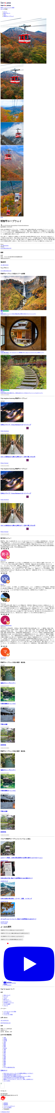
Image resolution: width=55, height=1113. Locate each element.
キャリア (5, 996)
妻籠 (4, 1045)
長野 (4, 1064)
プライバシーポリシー (9, 1106)
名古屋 (5, 1040)
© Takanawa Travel (5, 1111)
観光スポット (6, 13)
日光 (4, 14)
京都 (4, 1037)
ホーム (5, 11)
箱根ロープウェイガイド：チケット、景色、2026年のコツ (18, 1079)
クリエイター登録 (8, 1014)
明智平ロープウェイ (8, 16)
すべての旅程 (6, 1004)
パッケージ (6, 7)
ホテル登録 (6, 1013)
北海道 (5, 1039)
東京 (4, 1055)
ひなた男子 (3, 559)
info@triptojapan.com (5, 1022)
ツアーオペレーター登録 (9, 1011)
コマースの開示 (7, 1107)
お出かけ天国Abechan (6, 625)
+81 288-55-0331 (5, 245)
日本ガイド (4, 1070)
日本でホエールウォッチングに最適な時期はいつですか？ (18, 1073)
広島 (4, 1051)
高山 (4, 1065)
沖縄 (4, 1057)
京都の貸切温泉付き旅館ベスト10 (12, 1074)
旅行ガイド (6, 999)
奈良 (4, 1043)
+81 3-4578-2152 (5, 1020)
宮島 (4, 1046)
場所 (13, 7)
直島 (4, 1058)
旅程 (2, 7)
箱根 (4, 1063)
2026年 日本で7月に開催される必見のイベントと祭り (17, 1076)
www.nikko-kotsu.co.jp (6, 248)
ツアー (10, 7)
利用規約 (5, 1104)
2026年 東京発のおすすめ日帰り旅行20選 (13, 1077)
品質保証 (5, 1103)
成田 (4, 1052)
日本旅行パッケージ (8, 1002)
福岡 (4, 1061)
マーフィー (3, 657)
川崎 (4, 1049)
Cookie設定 (6, 1109)
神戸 (4, 1060)
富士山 (5, 1048)
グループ (5, 1005)
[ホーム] (6, 3)
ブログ (5, 998)
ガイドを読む (6, 1080)
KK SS (2, 584)
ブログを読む (4, 923)
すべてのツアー (7, 1001)
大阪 (4, 1042)
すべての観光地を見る (9, 1067)
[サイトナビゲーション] (1, 1)
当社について (6, 995)
